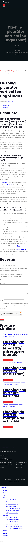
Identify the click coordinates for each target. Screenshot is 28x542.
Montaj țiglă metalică (12, 517)
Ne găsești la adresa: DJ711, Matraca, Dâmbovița (22, 465)
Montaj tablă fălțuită (12, 522)
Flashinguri (12, 71)
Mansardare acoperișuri (13, 508)
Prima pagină (4, 71)
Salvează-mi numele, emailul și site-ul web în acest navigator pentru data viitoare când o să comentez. (14, 306)
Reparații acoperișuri (12, 504)
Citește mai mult (8, 360)
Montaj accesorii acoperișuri (14, 528)
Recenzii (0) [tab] (6, 107)
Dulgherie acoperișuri (12, 502)
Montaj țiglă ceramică (12, 519)
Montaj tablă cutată (12, 524)
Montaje (5, 515)
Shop (18, 246)
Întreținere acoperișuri (12, 511)
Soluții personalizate (12, 513)
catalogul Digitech (20, 249)
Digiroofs (4, 182)
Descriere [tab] (6, 105)
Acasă (5, 491)
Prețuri (5, 495)
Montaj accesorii (11, 506)
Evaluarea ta (4, 280)
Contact (5, 535)
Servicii (5, 497)
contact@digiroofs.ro (6, 459)
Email (2, 300)
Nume (2, 297)
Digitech (9, 185)
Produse (5, 493)
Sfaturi (5, 531)
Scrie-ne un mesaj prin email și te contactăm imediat (6, 465)
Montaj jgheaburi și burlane (14, 526)
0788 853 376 (4, 455)
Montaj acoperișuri (11, 499)
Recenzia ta (4, 283)
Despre (5, 533)
